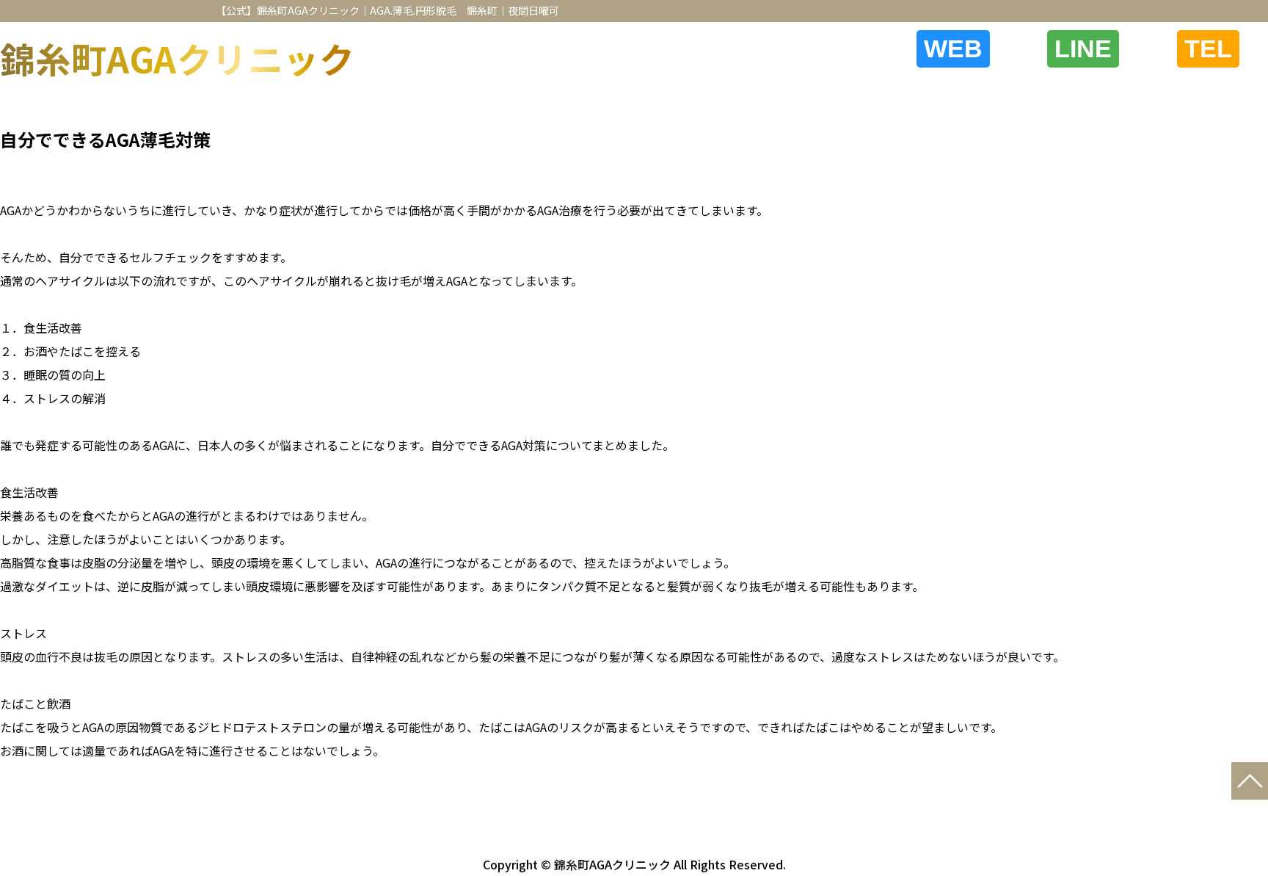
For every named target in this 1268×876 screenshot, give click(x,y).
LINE (1083, 48)
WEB (953, 48)
